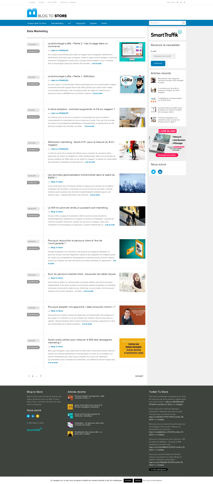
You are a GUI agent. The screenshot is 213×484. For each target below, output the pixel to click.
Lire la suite (96, 63)
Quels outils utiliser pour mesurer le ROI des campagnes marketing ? (80, 341)
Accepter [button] (128, 481)
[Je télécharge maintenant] (167, 158)
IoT (69, 23)
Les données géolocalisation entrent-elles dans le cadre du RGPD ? (81, 176)
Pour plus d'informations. (152, 480)
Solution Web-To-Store (37, 23)
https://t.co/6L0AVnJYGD (158, 417)
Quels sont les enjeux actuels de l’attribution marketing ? (87, 415)
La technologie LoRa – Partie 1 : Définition (71, 76)
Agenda (93, 23)
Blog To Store (57, 182)
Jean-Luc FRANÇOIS (59, 50)
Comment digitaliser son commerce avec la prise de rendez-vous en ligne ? (168, 120)
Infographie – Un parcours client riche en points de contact (89, 424)
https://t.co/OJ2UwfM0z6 (158, 447)
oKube (104, 23)
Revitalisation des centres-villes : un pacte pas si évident (88, 433)
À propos (32, 2)
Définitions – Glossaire (68, 2)
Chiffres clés (32, 182)
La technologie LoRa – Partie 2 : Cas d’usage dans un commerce (78, 45)
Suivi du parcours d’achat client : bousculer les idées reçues (82, 274)
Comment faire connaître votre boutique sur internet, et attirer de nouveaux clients (170, 110)
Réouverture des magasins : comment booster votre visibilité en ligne (170, 81)
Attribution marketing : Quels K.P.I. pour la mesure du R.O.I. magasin (81, 143)
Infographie (80, 23)
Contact (41, 2)
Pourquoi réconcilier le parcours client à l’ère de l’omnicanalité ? (75, 242)
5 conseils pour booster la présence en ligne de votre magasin (168, 90)
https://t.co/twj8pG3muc (158, 432)
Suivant (139, 376)
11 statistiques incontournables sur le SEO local (170, 99)
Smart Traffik (52, 2)
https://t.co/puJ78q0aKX (158, 462)
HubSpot (179, 405)
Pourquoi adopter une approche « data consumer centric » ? (81, 306)
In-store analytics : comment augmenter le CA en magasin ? (81, 109)
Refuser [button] (138, 481)
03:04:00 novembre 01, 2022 (160, 405)
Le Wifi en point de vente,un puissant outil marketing (78, 207)
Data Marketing (57, 23)
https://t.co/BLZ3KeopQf (174, 402)
